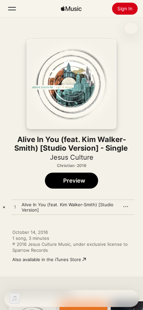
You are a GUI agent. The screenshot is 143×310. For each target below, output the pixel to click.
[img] (71, 9)
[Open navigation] (12, 8)
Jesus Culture (71, 157)
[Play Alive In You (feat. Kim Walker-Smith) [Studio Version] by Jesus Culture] (15, 207)
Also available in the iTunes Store (46, 259)
